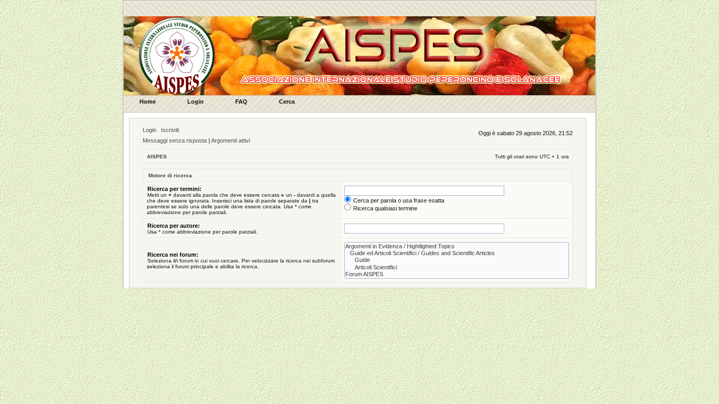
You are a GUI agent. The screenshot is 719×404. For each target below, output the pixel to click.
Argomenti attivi (230, 140)
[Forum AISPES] (456, 274)
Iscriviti (170, 130)
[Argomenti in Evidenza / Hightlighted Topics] (456, 246)
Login (149, 130)
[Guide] (456, 260)
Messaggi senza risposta (175, 140)
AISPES (157, 156)
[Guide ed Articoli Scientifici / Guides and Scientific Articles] (456, 253)
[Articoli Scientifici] (456, 267)
